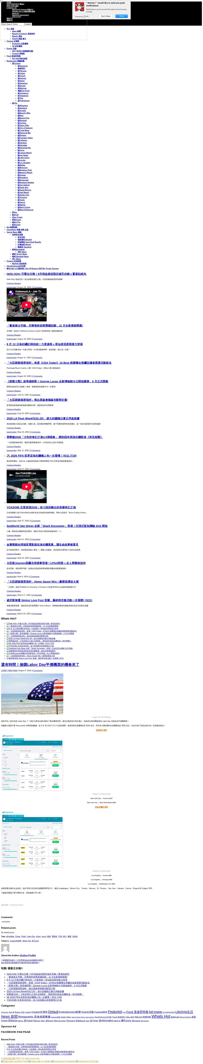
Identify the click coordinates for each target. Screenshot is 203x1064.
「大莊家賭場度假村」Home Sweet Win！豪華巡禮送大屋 (43, 581)
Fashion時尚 (101, 1012)
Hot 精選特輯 (12, 227)
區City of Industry (25, 128)
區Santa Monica (24, 190)
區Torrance (22, 197)
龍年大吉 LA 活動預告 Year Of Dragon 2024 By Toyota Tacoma (33, 269)
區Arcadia (22, 111)
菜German (22, 78)
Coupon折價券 (15, 941)
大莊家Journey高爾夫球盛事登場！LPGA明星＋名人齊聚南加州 (46, 563)
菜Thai (20, 98)
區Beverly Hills (24, 113)
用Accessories (60, 1021)
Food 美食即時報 (14, 56)
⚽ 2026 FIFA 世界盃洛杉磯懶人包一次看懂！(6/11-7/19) (42, 455)
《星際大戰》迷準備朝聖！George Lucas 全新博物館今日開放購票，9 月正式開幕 (57, 381)
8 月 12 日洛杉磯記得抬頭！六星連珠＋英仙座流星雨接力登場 (45, 344)
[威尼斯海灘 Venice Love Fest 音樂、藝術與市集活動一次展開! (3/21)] (35, 658)
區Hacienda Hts (24, 148)
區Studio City (23, 195)
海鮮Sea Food (23, 91)
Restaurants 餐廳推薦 (15, 61)
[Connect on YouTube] (87, 1061)
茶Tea (14, 212)
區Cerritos (22, 123)
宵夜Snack (16, 220)
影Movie (12, 1020)
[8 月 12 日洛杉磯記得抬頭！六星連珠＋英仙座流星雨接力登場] (32, 629)
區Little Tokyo (23, 158)
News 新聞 (9, 1016)
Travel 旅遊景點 (118, 1017)
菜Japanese (22, 83)
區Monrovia (22, 168)
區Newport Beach (25, 173)
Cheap (17, 936)
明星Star (36, 1021)
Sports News (66, 1017)
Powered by (79, 17)
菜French (21, 76)
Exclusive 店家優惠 (20, 44)
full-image (155, 1012)
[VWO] (86, 17)
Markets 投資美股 (19, 264)
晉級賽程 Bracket (25, 240)
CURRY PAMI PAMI (9, 671)
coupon (28, 1012)
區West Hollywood (25, 210)
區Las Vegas (23, 155)
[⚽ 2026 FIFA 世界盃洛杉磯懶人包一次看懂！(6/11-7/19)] (30, 643)
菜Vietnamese (23, 101)
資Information (106, 1020)
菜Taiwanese (23, 96)
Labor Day (31, 936)
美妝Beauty (80, 1021)
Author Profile (27, 955)
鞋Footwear (145, 1021)
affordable (10, 936)
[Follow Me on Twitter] (39, 1061)
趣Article (117, 1021)
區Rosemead (23, 180)
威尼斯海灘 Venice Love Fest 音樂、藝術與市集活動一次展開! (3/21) (49, 600)
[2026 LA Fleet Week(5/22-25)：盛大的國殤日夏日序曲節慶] (31, 638)
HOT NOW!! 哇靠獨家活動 (22, 51)
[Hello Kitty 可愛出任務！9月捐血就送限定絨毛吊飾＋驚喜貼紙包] (33, 624)
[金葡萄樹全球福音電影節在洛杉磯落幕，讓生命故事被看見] (31, 651)
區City (14, 103)
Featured (115, 1012)
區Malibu (21, 165)
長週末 (75, 936)
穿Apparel (70, 1021)
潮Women (49, 1021)
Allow (121, 16)
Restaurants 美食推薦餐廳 (34, 1016)
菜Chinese (22, 71)
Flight (23, 936)
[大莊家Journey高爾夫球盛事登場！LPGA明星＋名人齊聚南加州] (33, 653)
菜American (23, 66)
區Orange (22, 175)
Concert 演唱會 (18, 54)
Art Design (4, 1012)
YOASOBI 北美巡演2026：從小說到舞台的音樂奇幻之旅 (41, 507)
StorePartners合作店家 (16, 266)
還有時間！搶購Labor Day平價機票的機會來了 (40, 665)
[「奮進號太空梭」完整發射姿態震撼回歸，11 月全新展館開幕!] (33, 626)
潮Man (43, 1021)
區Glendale (22, 145)
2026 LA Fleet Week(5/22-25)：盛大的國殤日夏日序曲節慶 (43, 418)
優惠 (49, 936)
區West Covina (24, 207)
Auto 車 (11, 1012)
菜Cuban (21, 73)
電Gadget (136, 1021)
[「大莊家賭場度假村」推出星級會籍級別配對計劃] (27, 636)
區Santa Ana (23, 187)
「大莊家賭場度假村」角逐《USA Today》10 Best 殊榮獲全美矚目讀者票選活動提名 (59, 362)
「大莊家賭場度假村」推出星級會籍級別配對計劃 (37, 399)
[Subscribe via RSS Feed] (14, 1061)
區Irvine (21, 150)
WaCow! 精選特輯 (143, 1017)
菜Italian (21, 81)
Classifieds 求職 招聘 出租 (17, 230)
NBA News (22, 252)
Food (124, 1012)
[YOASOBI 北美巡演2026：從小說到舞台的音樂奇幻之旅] (30, 646)
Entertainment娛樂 (70, 1012)
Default (53, 1012)
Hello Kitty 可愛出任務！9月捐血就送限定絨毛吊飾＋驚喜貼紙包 (46, 273)
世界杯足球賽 (17, 235)
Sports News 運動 (14, 232)
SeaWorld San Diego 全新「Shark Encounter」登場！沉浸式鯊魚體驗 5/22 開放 (57, 525)
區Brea (20, 116)
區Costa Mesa (23, 130)
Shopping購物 (55, 1017)
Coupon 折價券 (13, 41)
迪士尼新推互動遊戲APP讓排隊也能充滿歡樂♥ (19, 963)
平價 (60, 936)
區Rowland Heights (26, 183)
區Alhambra (23, 106)
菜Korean (22, 86)
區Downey (22, 135)
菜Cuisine (16, 63)
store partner (89, 1017)
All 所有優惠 (17, 46)
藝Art (87, 1021)
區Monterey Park (25, 170)
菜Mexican (22, 88)
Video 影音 (129, 1017)
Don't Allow (106, 16)
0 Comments (37, 287)
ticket (38, 936)
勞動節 (54, 936)
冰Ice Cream (17, 217)
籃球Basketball (18, 249)
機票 (69, 936)
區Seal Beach (23, 192)
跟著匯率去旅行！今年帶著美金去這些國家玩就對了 (23, 960)
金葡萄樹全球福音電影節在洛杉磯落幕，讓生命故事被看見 (42, 544)
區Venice (21, 202)
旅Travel (35, 941)
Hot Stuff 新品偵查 (19, 58)
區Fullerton (22, 140)
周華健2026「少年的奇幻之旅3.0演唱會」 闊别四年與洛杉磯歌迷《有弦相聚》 (55, 437)
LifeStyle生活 (184, 1012)
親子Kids (94, 1020)
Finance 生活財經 (14, 261)
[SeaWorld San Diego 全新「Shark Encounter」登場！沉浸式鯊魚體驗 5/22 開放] (40, 648)
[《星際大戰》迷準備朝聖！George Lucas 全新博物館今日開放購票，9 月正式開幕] (40, 633)
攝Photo (20, 1021)
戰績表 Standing (24, 247)
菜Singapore (23, 93)
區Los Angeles (24, 163)
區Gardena (22, 143)
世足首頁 (21, 237)
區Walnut (21, 205)
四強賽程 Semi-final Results (29, 242)
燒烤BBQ (21, 68)
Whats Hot (26, 941)
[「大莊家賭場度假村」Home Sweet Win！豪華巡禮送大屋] (31, 656)
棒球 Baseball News (20, 257)
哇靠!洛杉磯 (9, 1058)
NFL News (16, 259)
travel (44, 936)
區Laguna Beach (25, 153)
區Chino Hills (23, 125)
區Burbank (22, 120)
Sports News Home (78, 1017)
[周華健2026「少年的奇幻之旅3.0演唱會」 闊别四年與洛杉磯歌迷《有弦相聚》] (39, 641)
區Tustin (21, 200)
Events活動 (87, 1012)
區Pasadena (23, 178)
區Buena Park (23, 118)
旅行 (65, 936)
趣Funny (126, 1020)
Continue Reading (14, 283)
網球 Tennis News (19, 254)
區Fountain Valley (25, 138)
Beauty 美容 (20, 1012)
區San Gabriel (24, 185)
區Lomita (21, 160)
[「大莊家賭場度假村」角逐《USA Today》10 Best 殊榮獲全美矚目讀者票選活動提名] (42, 631)
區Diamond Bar (24, 133)
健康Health (175, 1017)
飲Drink (15, 215)
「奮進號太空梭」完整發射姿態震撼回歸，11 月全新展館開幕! (45, 325)
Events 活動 (12, 49)
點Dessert (16, 225)
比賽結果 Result (24, 245)
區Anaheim (22, 108)
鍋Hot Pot (16, 222)
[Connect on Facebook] (63, 1061)
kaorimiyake (11, 287)
